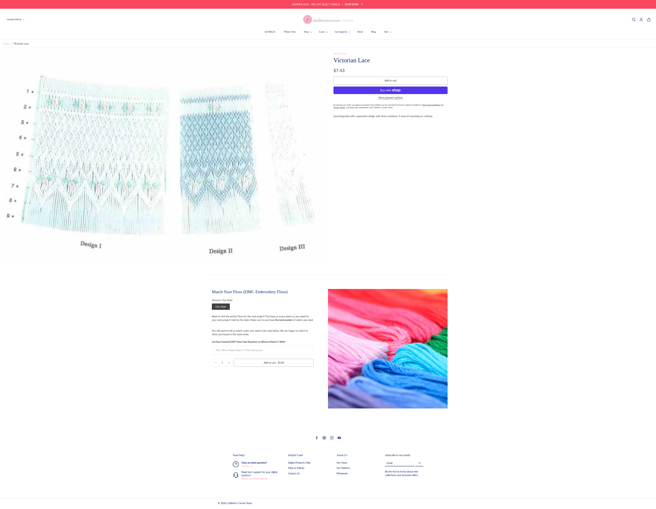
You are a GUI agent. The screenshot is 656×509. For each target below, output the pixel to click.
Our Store (342, 462)
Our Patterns (343, 468)
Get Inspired (341, 32)
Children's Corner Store (239, 503)
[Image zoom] (163, 158)
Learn (322, 32)
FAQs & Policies (296, 468)
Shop (306, 32)
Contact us (247, 466)
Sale (386, 32)
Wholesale (342, 473)
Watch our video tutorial (254, 478)
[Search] (634, 19)
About (360, 32)
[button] (390, 80)
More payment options (390, 97)
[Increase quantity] (229, 362)
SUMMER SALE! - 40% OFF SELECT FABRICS (316, 4)
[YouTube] (339, 438)
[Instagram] (332, 438)
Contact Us (294, 473)
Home (6, 43)
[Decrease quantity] (215, 362)
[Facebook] (316, 438)
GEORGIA (270, 32)
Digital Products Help (299, 462)
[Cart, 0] (649, 19)
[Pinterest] (324, 438)
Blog (373, 32)
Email (389, 463)
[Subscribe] (419, 463)
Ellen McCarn (340, 53)
